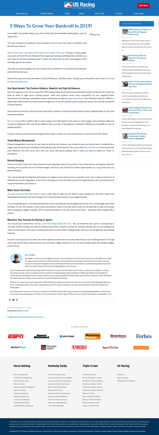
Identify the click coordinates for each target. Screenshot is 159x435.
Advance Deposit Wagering (24, 387)
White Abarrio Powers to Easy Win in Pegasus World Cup (140, 31)
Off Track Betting (20, 374)
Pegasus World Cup (21, 396)
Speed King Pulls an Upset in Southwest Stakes (137, 57)
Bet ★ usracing (13, 121)
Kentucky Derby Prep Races (59, 384)
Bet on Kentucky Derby (57, 387)
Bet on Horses (19, 384)
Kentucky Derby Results (57, 399)
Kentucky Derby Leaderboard (59, 381)
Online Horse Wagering (23, 378)
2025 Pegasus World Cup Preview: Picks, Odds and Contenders (140, 110)
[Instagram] (17, 300)
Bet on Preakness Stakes (92, 378)
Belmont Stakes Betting (92, 399)
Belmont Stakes (89, 393)
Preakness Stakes (90, 374)
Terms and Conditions (61, 431)
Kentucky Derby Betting (137, 431)
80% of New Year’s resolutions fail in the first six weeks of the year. (36, 52)
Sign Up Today (122, 378)
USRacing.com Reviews (126, 381)
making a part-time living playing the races (52, 223)
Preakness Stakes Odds (92, 384)
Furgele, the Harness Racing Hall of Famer (26, 317)
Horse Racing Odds (21, 381)
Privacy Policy (47, 431)
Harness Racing (20, 390)
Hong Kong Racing (21, 393)
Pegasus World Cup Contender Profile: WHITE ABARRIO (137, 136)
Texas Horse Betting (22, 399)
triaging (98, 167)
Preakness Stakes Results (93, 387)
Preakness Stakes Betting (93, 381)
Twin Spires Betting (56, 406)
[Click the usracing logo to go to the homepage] (79, 5)
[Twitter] (13, 300)
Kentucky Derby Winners (58, 396)
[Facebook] (10, 300)
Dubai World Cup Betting (23, 406)
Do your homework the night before (23, 194)
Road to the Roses (55, 390)
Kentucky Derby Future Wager (60, 378)
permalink (24, 310)
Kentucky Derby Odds (57, 374)
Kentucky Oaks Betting (57, 402)
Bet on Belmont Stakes (91, 396)
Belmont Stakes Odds (91, 402)
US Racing (23, 431)
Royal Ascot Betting (21, 402)
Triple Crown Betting (91, 406)
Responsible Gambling (85, 431)
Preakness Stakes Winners (93, 390)
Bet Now (143, 5)
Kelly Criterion (89, 147)
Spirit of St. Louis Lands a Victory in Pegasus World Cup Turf (140, 84)
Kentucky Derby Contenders (59, 393)
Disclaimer (73, 431)
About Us (121, 374)
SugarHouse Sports (76, 98)
